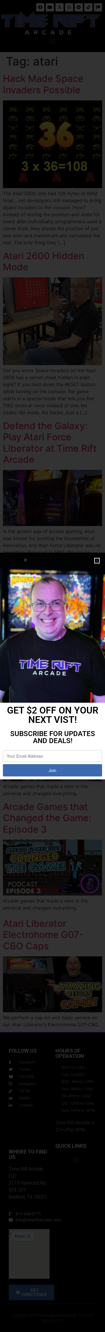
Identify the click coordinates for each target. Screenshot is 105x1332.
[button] (97, 560)
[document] (52, 666)
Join (52, 770)
